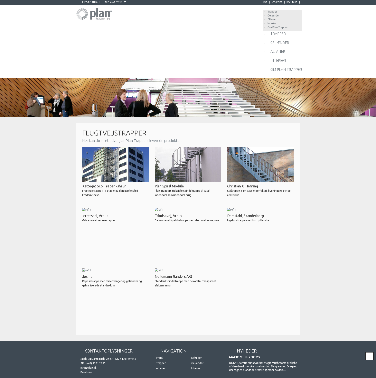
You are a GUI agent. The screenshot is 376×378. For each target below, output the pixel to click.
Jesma (87, 276)
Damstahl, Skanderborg (245, 216)
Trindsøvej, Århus (168, 216)
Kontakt (292, 2)
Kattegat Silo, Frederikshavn (104, 186)
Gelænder (197, 363)
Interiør (195, 368)
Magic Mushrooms (244, 357)
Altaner (160, 368)
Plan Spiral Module (169, 186)
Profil (159, 357)
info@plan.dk (90, 2)
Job (265, 2)
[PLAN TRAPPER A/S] (94, 13)
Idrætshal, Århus (95, 216)
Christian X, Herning (242, 186)
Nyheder (277, 2)
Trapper (161, 363)
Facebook (86, 372)
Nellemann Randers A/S (173, 276)
